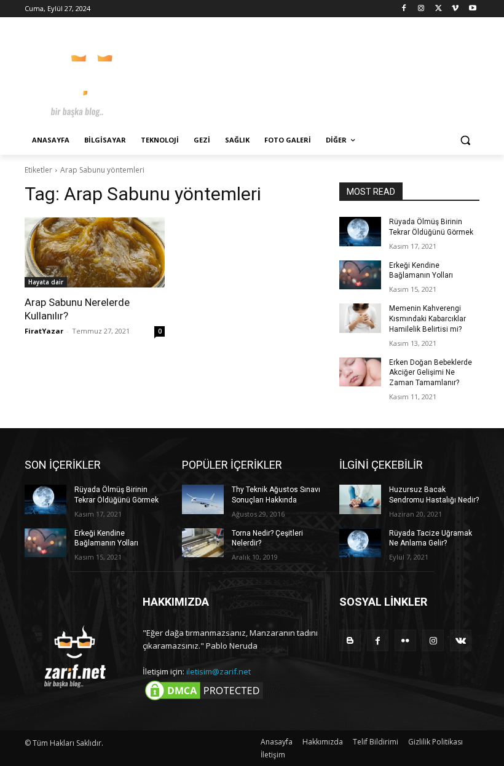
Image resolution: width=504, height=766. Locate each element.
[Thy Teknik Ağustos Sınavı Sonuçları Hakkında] (203, 499)
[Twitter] (438, 9)
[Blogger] (350, 640)
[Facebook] (404, 9)
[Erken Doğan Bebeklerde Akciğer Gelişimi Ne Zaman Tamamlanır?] (360, 372)
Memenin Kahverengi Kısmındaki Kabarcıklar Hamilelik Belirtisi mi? (427, 319)
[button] (465, 140)
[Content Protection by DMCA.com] (204, 699)
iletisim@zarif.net (218, 671)
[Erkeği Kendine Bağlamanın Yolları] (360, 275)
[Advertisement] (335, 73)
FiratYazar (44, 330)
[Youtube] (472, 9)
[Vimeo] (455, 9)
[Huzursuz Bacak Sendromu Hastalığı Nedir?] (360, 499)
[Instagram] (421, 9)
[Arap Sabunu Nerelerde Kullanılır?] (95, 252)
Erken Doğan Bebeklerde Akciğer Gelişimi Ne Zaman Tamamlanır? (430, 373)
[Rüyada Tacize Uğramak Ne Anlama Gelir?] (360, 543)
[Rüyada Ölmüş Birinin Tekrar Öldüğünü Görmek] (360, 231)
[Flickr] (405, 640)
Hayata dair (45, 282)
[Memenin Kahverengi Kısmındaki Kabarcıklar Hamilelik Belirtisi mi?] (360, 318)
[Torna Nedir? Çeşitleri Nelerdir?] (203, 543)
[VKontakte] (460, 640)
